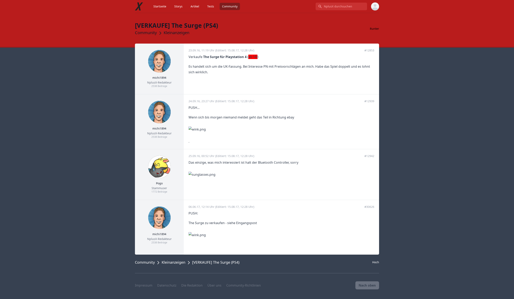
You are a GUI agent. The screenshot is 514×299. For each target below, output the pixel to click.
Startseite (159, 6)
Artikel (195, 6)
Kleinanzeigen (176, 32)
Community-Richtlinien (243, 285)
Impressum (143, 285)
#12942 (369, 156)
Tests (210, 6)
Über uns (214, 285)
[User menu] (375, 6)
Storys (178, 6)
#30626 (369, 207)
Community (230, 6)
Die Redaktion (192, 285)
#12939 (369, 101)
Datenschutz (166, 285)
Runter (374, 29)
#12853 (369, 50)
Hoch (375, 262)
